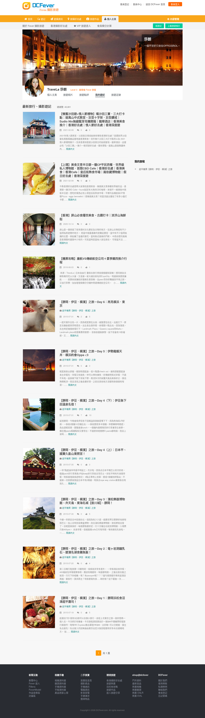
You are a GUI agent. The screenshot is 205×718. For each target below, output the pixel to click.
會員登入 (175, 4)
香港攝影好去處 (114, 680)
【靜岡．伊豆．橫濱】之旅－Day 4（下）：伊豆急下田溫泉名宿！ (93, 402)
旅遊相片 (68, 94)
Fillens (32, 686)
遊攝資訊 (58, 19)
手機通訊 (85, 686)
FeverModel (35, 689)
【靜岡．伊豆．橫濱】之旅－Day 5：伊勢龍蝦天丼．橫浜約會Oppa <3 (91, 353)
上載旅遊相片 (174, 25)
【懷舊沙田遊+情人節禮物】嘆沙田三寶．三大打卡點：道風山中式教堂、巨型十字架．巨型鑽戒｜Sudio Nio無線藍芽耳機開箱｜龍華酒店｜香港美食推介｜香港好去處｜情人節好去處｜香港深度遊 (92, 119)
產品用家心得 (61, 692)
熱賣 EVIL (137, 695)
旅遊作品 (94, 19)
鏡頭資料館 (60, 683)
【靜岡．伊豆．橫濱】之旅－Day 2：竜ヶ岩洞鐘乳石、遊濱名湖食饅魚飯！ (92, 550)
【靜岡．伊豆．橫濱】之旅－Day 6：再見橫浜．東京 (92, 304)
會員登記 (124, 4)
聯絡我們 (162, 689)
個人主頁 (111, 19)
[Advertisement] (159, 132)
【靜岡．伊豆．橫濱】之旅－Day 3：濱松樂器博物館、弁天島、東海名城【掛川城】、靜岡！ (92, 501)
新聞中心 (33, 680)
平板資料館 (60, 689)
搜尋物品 (85, 698)
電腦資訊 (85, 689)
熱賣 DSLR (137, 692)
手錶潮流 (85, 695)
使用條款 (162, 683)
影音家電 (85, 692)
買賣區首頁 (86, 680)
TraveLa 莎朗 (57, 89)
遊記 (43, 19)
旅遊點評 (84, 94)
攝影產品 (85, 683)
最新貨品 (136, 683)
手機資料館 (60, 686)
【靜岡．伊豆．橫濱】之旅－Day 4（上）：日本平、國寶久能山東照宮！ (93, 452)
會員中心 (137, 4)
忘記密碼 (162, 695)
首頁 (30, 19)
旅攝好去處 (75, 19)
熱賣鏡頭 (136, 689)
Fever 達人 (34, 683)
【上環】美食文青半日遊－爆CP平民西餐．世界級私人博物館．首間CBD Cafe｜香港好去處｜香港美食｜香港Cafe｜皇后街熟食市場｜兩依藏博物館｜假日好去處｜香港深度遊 (93, 170)
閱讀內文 (70, 148)
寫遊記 (158, 25)
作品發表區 (34, 692)
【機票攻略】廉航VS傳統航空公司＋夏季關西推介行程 (93, 260)
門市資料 (136, 680)
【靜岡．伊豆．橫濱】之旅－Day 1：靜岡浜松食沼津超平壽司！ (92, 600)
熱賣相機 (136, 686)
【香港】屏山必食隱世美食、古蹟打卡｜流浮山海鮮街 (93, 217)
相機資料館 (60, 680)
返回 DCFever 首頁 (155, 4)
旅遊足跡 (116, 94)
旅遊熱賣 (111, 683)
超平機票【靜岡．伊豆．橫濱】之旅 (79, 310)
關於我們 (162, 680)
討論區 (32, 695)
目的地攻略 (112, 686)
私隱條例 (162, 686)
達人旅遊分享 (113, 692)
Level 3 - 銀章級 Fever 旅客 (83, 89)
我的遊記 (100, 95)
